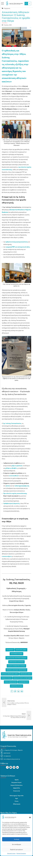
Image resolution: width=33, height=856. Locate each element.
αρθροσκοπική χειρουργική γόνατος (17, 242)
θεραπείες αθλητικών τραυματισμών (16, 670)
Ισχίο (16, 798)
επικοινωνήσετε (7, 556)
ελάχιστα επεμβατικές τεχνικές (16, 665)
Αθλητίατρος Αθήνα (21, 649)
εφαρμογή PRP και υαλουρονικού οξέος (18, 247)
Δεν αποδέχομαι (16, 844)
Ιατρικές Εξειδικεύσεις (16, 785)
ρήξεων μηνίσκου (17, 465)
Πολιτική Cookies (11, 853)
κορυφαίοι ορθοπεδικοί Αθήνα (10, 673)
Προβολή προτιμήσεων (16, 849)
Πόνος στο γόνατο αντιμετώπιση (22, 678)
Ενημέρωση (7, 8)
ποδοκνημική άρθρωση (21, 486)
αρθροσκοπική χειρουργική (16, 661)
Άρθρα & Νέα (16, 788)
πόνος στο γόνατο (6, 678)
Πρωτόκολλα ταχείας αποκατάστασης (15, 493)
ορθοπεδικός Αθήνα (25, 673)
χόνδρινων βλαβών (11, 468)
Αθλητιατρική (16, 804)
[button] (30, 817)
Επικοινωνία (16, 791)
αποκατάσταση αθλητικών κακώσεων (16, 657)
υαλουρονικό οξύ (23, 682)
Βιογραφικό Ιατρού (16, 782)
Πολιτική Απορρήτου (21, 853)
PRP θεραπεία (10, 649)
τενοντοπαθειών (14, 475)
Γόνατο (16, 801)
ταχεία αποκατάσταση (11, 682)
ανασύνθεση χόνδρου (16, 653)
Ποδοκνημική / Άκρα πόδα (16, 795)
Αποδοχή (16, 839)
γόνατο (8, 486)
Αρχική (16, 779)
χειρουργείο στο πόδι (16, 686)
